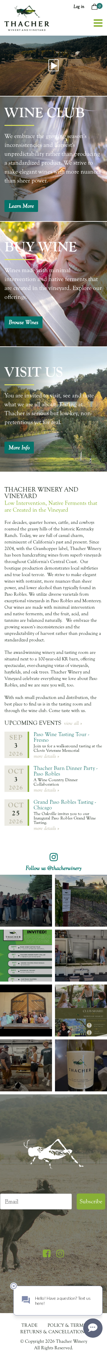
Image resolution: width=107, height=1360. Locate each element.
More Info (19, 447)
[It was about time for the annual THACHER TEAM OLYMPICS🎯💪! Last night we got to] (26, 901)
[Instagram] (60, 1254)
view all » (73, 723)
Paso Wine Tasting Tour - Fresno (61, 737)
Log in (78, 6)
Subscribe (91, 1201)
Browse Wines (23, 322)
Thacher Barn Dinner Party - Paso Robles (65, 771)
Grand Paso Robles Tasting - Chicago (65, 805)
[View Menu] (98, 23)
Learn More (21, 206)
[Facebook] (47, 1254)
